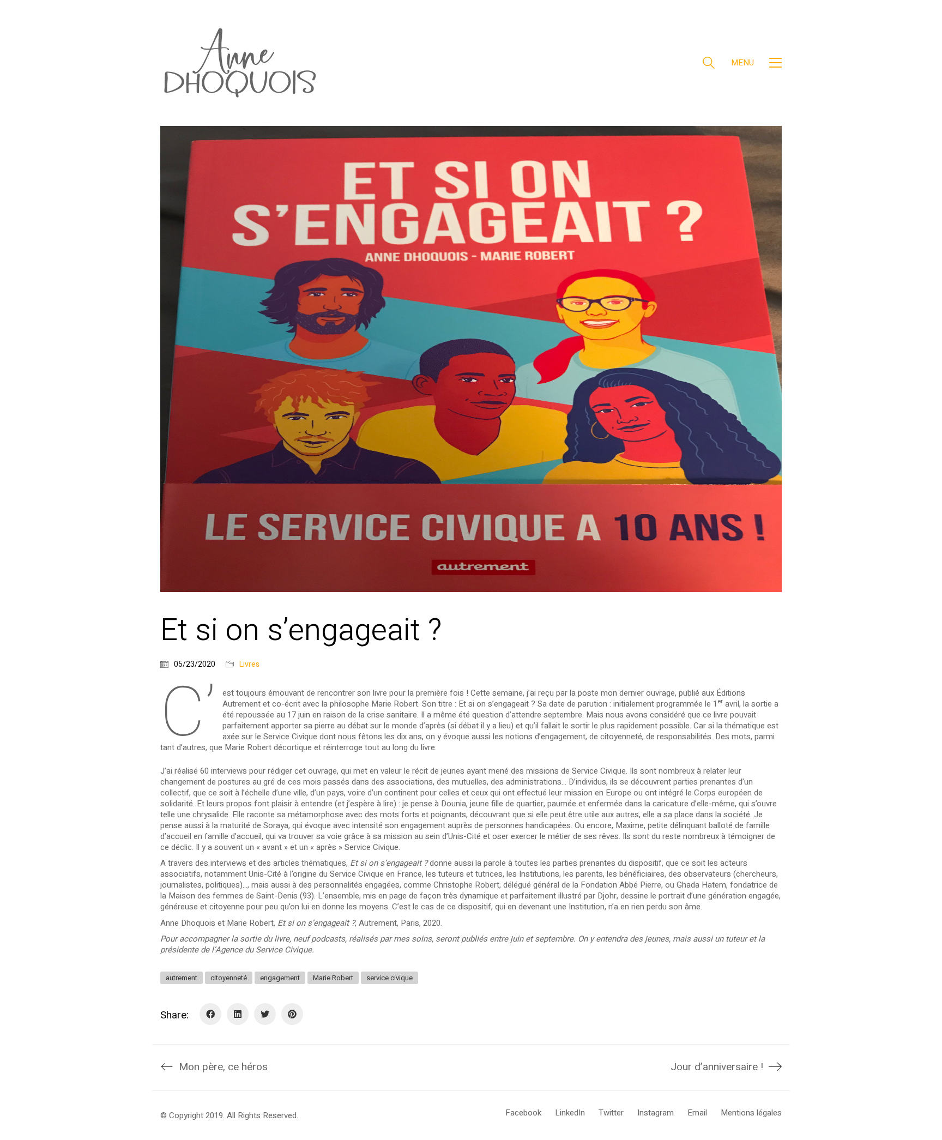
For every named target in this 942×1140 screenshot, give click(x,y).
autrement (181, 978)
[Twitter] (265, 1014)
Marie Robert (333, 978)
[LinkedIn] (238, 1014)
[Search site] (709, 64)
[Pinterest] (292, 1014)
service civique (389, 978)
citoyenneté (228, 978)
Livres (249, 665)
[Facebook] (210, 1014)
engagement (280, 978)
